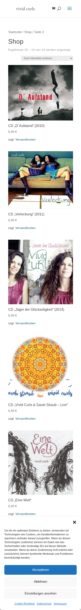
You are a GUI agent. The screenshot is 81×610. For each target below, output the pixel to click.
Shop (28, 32)
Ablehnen (40, 581)
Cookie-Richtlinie (24, 603)
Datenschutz (44, 603)
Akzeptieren (40, 569)
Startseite (15, 32)
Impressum (60, 603)
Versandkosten (25, 139)
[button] (74, 522)
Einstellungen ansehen (40, 593)
